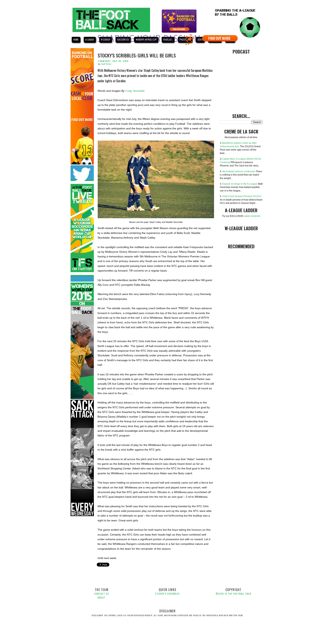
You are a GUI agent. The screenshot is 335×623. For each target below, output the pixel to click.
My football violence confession (238, 171)
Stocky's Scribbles (167, 593)
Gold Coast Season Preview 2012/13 (241, 196)
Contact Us (101, 593)
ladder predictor (252, 216)
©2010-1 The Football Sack (233, 593)
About (101, 597)
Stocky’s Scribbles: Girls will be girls (137, 55)
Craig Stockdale (135, 90)
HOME (76, 39)
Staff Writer (106, 64)
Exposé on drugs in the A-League (239, 184)
